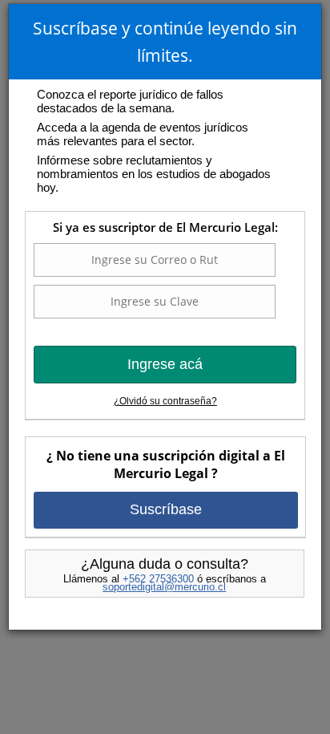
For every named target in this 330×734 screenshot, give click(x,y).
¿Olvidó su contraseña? (165, 401)
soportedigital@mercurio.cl (164, 587)
